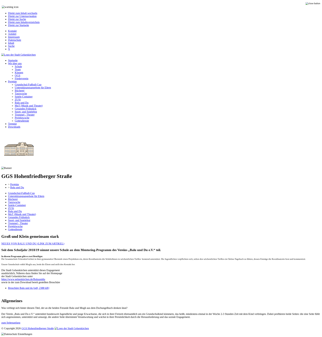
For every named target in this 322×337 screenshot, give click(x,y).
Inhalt (11, 43)
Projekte (12, 81)
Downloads (14, 126)
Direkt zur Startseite (18, 25)
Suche (11, 46)
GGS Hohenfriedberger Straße (37, 328)
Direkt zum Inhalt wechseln (22, 13)
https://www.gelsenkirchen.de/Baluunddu (23, 279)
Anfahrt (12, 34)
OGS (17, 75)
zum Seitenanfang (10, 322)
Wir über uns (15, 63)
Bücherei (19, 90)
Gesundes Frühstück (25, 108)
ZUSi (18, 99)
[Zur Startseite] (18, 165)
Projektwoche (22, 117)
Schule (18, 66)
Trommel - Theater (25, 114)
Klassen (19, 72)
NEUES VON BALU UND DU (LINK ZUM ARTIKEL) (32, 243)
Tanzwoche (21, 93)
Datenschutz (14, 40)
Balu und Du (22, 102)
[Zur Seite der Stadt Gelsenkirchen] (18, 54)
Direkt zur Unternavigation (22, 16)
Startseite (13, 60)
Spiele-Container (24, 96)
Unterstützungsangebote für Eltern (33, 87)
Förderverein (21, 78)
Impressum (14, 37)
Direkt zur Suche (17, 19)
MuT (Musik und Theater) (29, 105)
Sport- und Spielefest (26, 111)
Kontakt (12, 30)
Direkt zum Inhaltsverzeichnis (24, 22)
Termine (12, 123)
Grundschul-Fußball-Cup (28, 84)
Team (18, 69)
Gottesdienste (22, 120)
